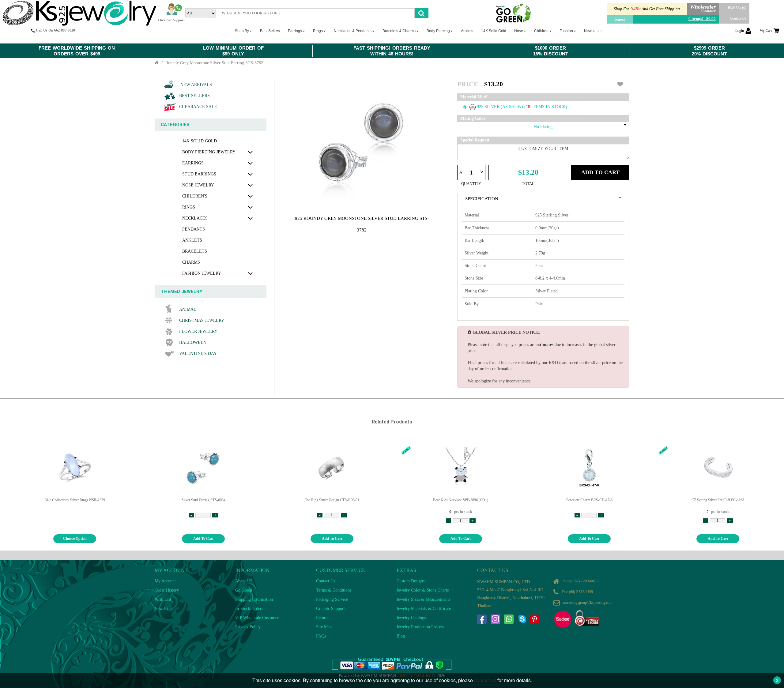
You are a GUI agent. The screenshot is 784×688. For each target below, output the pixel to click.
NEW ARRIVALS (195, 84)
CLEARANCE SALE (198, 106)
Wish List (163, 599)
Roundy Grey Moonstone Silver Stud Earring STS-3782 (214, 63)
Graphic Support (330, 608)
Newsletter (164, 608)
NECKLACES (195, 218)
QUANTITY (471, 183)
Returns (322, 617)
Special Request (474, 140)
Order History (167, 590)
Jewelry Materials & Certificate (424, 608)
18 (528, 106)
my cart (766, 30)
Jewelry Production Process (420, 627)
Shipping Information (254, 599)
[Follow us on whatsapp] (508, 619)
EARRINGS (193, 163)
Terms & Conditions (333, 590)
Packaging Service (332, 599)
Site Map (324, 627)
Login (739, 30)
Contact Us (738, 18)
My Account (165, 581)
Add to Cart (600, 172)
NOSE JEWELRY (198, 185)
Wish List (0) (737, 8)
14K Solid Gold (199, 141)
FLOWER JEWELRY (198, 331)
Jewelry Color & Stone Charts (423, 590)
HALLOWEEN (192, 342)
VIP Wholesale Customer (257, 617)
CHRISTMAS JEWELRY (201, 320)
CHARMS (191, 262)
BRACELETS (194, 251)
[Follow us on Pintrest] (534, 619)
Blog (401, 636)
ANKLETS (192, 240)
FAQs (321, 636)
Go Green (243, 590)
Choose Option (75, 538)
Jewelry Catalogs (411, 617)
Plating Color (472, 118)
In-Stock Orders (249, 608)
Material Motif (474, 97)
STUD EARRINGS (199, 174)
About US (244, 581)
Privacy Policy (248, 627)
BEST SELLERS (194, 95)
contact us (485, 680)
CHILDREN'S (194, 196)
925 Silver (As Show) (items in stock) (522, 106)
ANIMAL (187, 309)
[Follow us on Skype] (522, 619)
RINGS (188, 207)
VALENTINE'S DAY (198, 353)
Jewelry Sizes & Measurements (423, 599)
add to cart (203, 538)
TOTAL (528, 183)
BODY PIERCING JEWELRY (209, 152)
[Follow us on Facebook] (481, 619)
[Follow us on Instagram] (495, 619)
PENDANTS (193, 229)
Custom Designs (410, 581)
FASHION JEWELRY (201, 273)
